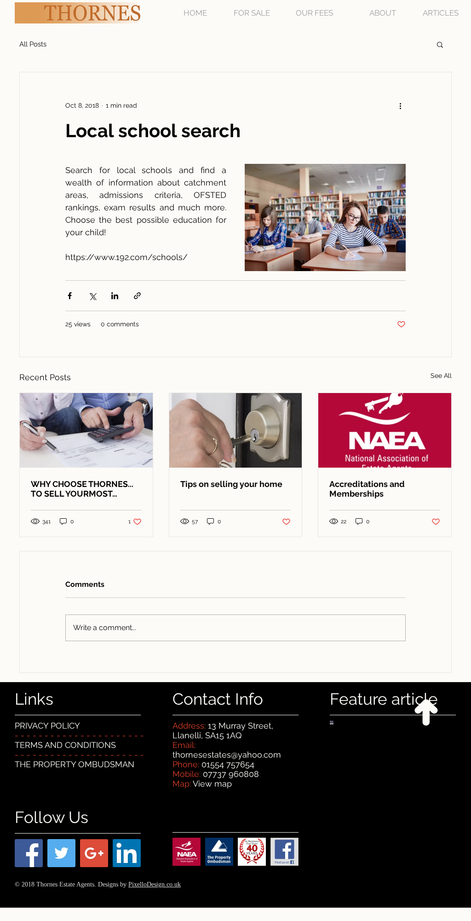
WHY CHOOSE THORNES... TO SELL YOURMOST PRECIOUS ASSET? (82, 488)
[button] (440, 44)
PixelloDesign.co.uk (154, 884)
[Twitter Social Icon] (61, 853)
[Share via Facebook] (69, 295)
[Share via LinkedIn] (114, 295)
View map (212, 783)
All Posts (32, 44)
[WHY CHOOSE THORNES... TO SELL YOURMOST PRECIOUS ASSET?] (86, 430)
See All (441, 375)
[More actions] (400, 105)
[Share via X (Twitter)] (92, 295)
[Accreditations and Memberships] (384, 430)
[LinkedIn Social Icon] (127, 853)
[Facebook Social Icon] (29, 853)
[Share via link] (137, 295)
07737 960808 (231, 774)
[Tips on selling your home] (235, 430)
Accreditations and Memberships (367, 488)
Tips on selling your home (231, 484)
